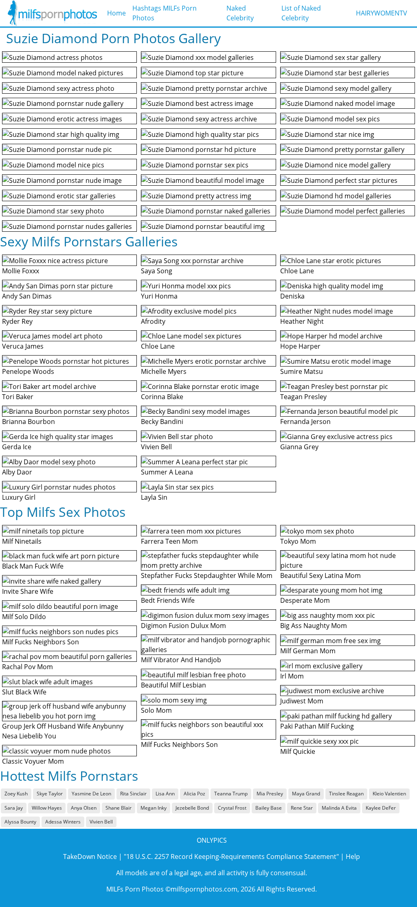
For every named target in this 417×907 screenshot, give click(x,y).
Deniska (292, 296)
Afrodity (153, 321)
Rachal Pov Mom (27, 666)
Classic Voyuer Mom (33, 761)
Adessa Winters (63, 821)
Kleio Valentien (389, 793)
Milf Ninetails (22, 541)
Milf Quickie (297, 751)
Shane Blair (118, 807)
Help (353, 856)
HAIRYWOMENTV (381, 13)
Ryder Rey (17, 321)
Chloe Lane (158, 346)
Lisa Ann (165, 793)
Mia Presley (270, 793)
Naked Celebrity (240, 13)
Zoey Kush (16, 793)
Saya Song (156, 270)
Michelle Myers (164, 371)
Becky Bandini (162, 421)
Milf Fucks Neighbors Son (40, 641)
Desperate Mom (305, 600)
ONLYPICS (212, 840)
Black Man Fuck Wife (33, 566)
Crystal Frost (232, 807)
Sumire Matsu (301, 371)
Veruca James (23, 346)
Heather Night (302, 321)
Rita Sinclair (133, 793)
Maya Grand (306, 793)
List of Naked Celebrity (301, 13)
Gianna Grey (299, 446)
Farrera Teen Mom (169, 541)
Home (116, 13)
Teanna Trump (231, 793)
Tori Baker (17, 396)
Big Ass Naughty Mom (313, 625)
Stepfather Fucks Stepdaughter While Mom (206, 575)
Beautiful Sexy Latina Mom (320, 575)
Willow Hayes (47, 807)
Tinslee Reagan (346, 793)
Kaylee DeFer (381, 807)
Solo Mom (156, 710)
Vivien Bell (156, 446)
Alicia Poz (194, 793)
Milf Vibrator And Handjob (181, 659)
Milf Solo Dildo (24, 616)
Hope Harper (300, 346)
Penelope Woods (28, 371)
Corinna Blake (162, 396)
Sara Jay (13, 807)
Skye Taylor (50, 793)
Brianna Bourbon (28, 421)
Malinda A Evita (339, 807)
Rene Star (302, 807)
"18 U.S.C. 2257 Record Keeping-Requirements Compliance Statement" (231, 856)
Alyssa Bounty (20, 821)
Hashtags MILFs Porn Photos (164, 13)
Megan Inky (153, 807)
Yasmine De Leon (91, 793)
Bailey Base (268, 807)
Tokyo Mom (298, 541)
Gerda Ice (16, 446)
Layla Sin (154, 497)
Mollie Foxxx (20, 270)
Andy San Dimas (27, 296)
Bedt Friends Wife (168, 600)
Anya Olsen (84, 807)
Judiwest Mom (301, 700)
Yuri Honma (159, 296)
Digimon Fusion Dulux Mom (183, 625)
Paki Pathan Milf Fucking (317, 726)
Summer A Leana (167, 472)
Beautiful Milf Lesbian (173, 685)
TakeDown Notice (90, 856)
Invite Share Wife (27, 591)
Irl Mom (292, 676)
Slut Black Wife (24, 691)
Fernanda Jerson (305, 421)
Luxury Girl (18, 497)
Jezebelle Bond (192, 807)
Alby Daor (17, 472)
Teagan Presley (303, 396)
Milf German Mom (308, 650)
